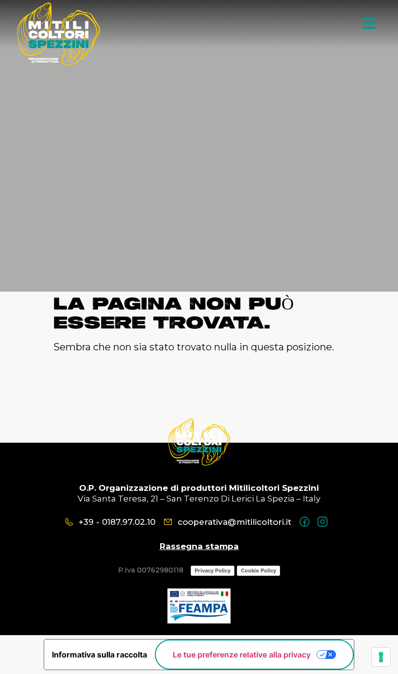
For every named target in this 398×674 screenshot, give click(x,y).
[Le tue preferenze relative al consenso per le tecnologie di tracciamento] (381, 657)
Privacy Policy (213, 570)
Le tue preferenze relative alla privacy (242, 654)
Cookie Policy (258, 570)
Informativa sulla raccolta (99, 654)
